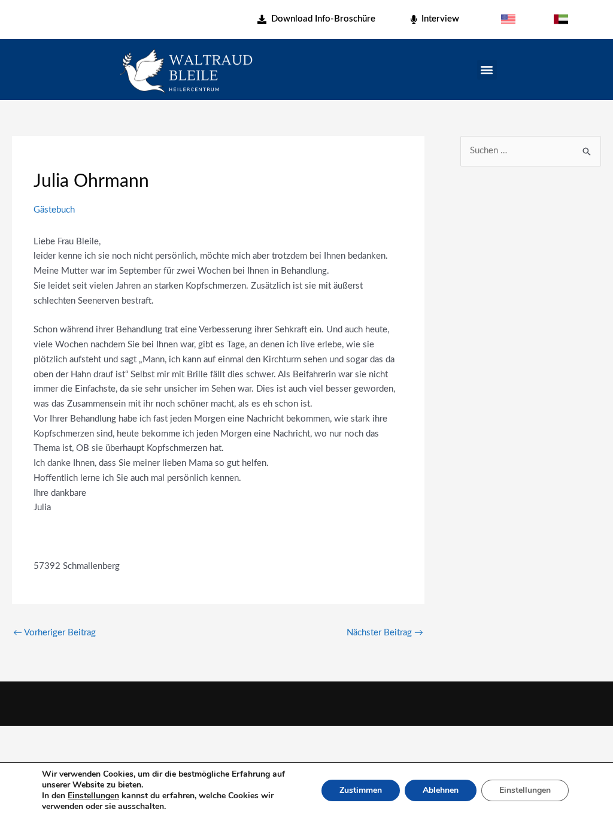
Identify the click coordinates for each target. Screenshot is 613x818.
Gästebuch (54, 209)
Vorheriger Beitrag (54, 632)
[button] (487, 70)
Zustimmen (360, 790)
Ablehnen (441, 790)
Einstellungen (93, 795)
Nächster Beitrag (385, 632)
